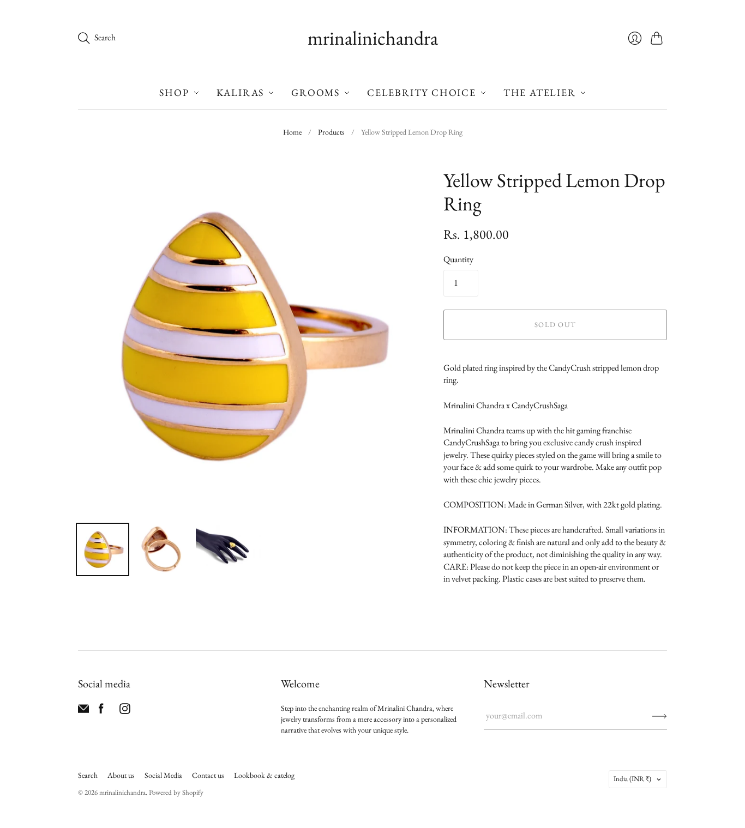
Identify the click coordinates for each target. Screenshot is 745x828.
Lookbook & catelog (264, 775)
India (632, 778)
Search (88, 775)
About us (121, 775)
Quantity (458, 259)
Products (331, 132)
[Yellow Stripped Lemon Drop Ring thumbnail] (102, 549)
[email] (83, 711)
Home (292, 132)
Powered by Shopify (176, 792)
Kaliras (241, 92)
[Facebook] (101, 711)
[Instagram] (124, 711)
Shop (174, 92)
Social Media (163, 775)
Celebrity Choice (421, 92)
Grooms (315, 92)
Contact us (208, 775)
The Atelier (539, 92)
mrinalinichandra (373, 38)
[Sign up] (659, 715)
